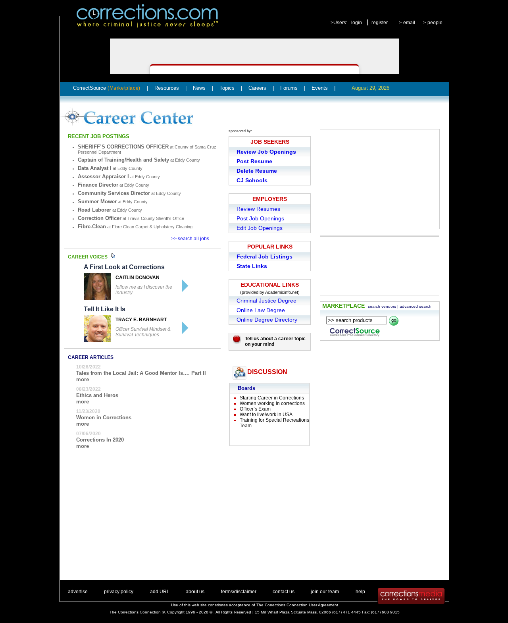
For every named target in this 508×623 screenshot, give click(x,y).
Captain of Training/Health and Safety (123, 160)
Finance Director (98, 185)
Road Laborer (94, 210)
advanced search (415, 306)
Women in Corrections (103, 417)
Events (320, 88)
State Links (252, 266)
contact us (283, 591)
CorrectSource (106, 88)
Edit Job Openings (260, 228)
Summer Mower (97, 201)
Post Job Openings (260, 218)
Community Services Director (114, 193)
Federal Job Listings (264, 256)
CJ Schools (252, 180)
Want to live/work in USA (266, 414)
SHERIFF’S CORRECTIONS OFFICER (123, 147)
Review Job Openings (266, 152)
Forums (289, 88)
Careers (257, 88)
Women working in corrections (272, 403)
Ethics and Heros (97, 395)
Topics (227, 88)
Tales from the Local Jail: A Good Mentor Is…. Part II (141, 373)
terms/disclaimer (238, 591)
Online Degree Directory (267, 319)
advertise (78, 591)
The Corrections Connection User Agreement (297, 605)
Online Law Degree (261, 310)
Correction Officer (99, 218)
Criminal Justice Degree (266, 300)
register (379, 22)
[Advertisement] (379, 179)
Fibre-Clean (92, 227)
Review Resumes (258, 209)
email (409, 22)
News (199, 88)
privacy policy (118, 591)
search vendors (382, 306)
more (82, 379)
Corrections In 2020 (100, 440)
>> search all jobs (190, 238)
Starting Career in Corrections (272, 398)
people (435, 22)
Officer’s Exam (255, 409)
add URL (159, 591)
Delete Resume (257, 171)
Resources (166, 88)
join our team (325, 591)
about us (195, 591)
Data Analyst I (95, 168)
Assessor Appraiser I (103, 176)
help (360, 591)
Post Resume (254, 161)
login (356, 22)
